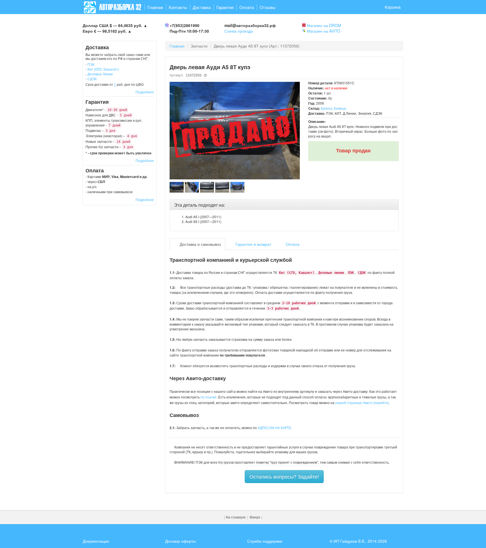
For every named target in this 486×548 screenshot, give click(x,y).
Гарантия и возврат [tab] (252, 244)
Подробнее (145, 91)
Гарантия (225, 7)
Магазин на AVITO (323, 31)
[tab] (284, 205)
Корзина (392, 7)
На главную (236, 517)
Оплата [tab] (292, 244)
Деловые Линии (100, 73)
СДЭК (92, 78)
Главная (155, 7)
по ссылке (209, 396)
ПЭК (90, 64)
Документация (96, 541)
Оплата (246, 7)
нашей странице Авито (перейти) (362, 402)
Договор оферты (180, 541)
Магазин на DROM (324, 25)
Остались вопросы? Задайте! (284, 476)
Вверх (255, 517)
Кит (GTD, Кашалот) (103, 69)
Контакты (178, 7)
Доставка (202, 7)
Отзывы (267, 7)
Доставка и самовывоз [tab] (200, 244)
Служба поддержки (264, 541)
